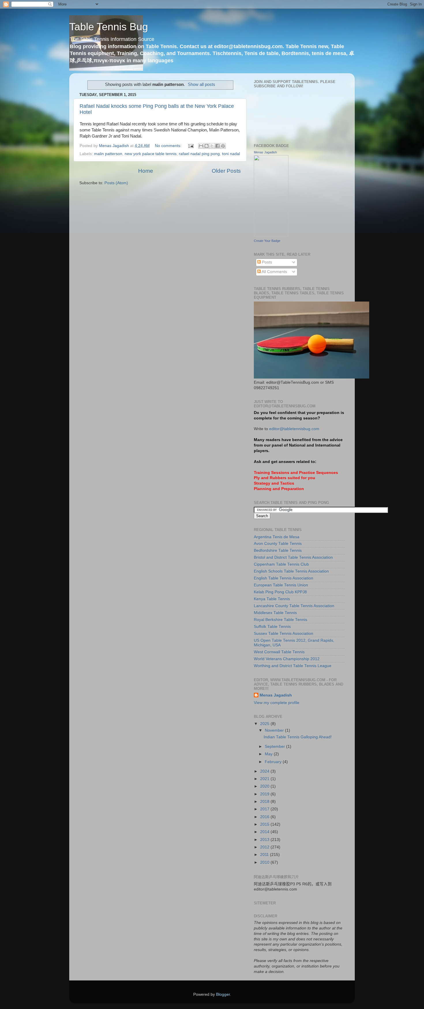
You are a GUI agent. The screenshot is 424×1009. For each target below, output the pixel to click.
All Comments (274, 272)
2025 (265, 724)
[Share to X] (212, 146)
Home (145, 171)
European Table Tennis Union (281, 585)
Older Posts (226, 171)
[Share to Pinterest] (223, 146)
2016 (265, 817)
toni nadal (231, 154)
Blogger (223, 994)
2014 (265, 832)
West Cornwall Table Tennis (279, 652)
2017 (265, 809)
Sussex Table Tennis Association (283, 633)
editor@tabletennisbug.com (294, 429)
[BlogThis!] (206, 146)
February (274, 762)
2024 (265, 771)
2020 (265, 786)
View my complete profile (276, 703)
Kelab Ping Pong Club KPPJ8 (280, 592)
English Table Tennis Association (283, 578)
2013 (265, 839)
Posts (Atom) (116, 183)
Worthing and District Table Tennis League (292, 666)
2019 (265, 794)
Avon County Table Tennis (278, 543)
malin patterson (108, 154)
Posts (266, 262)
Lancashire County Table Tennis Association (294, 606)
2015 (265, 824)
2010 (265, 862)
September (275, 746)
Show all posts (201, 84)
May (269, 754)
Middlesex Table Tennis (275, 613)
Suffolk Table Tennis (272, 626)
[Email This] (201, 146)
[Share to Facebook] (217, 146)
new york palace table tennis (151, 154)
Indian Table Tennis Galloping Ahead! (298, 737)
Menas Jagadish (265, 152)
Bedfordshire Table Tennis (278, 550)
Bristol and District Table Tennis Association (293, 557)
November (275, 730)
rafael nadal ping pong (199, 154)
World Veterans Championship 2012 (287, 659)
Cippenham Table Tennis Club (281, 564)
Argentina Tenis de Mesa (276, 537)
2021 (265, 779)
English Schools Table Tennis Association (291, 571)
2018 (265, 801)
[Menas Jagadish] (271, 235)
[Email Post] (190, 146)
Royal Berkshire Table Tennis (280, 620)
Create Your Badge (267, 240)
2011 (265, 854)
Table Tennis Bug (108, 27)
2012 (265, 847)
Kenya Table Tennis (272, 599)
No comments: (169, 146)
